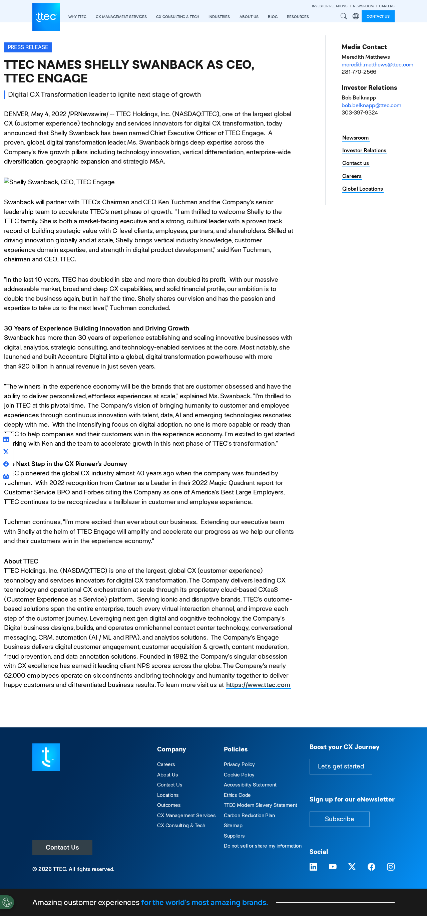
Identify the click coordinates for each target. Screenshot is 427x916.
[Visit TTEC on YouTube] (333, 867)
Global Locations (362, 188)
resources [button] (298, 16)
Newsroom (355, 137)
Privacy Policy (239, 764)
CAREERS (387, 6)
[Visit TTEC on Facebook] (371, 867)
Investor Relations (364, 150)
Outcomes (169, 805)
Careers (352, 176)
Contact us (378, 16)
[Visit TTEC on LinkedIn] (313, 867)
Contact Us (62, 847)
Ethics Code (237, 795)
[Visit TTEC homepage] (46, 756)
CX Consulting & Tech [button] (177, 16)
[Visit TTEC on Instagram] (391, 867)
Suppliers (234, 836)
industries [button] (219, 16)
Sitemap (233, 825)
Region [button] (356, 16)
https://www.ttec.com (258, 685)
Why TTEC (77, 16)
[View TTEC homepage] (46, 17)
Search (344, 16)
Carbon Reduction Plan (249, 815)
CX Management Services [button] (121, 16)
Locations (168, 795)
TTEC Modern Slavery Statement (260, 805)
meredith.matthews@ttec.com (377, 64)
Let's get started (341, 766)
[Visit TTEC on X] (352, 867)
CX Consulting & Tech (181, 825)
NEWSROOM (363, 6)
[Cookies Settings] (7, 902)
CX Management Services (186, 815)
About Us (167, 774)
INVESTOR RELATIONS (330, 6)
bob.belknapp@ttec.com (371, 105)
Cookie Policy (239, 774)
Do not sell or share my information (263, 846)
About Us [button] (249, 16)
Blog (273, 16)
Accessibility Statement (250, 784)
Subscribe (339, 819)
